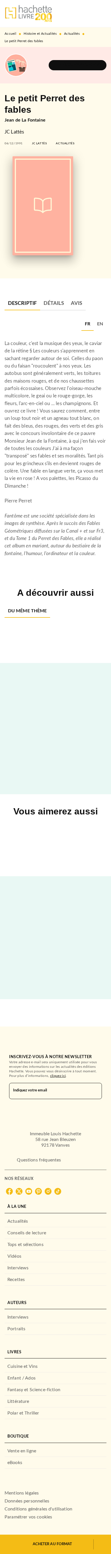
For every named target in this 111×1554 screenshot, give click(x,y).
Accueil (10, 33)
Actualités (72, 33)
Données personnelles (27, 1501)
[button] (77, 65)
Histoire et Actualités (40, 33)
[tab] (22, 303)
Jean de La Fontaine (25, 120)
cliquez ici (58, 1075)
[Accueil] (28, 13)
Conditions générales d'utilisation (38, 1509)
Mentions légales (22, 1493)
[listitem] (9, 1191)
